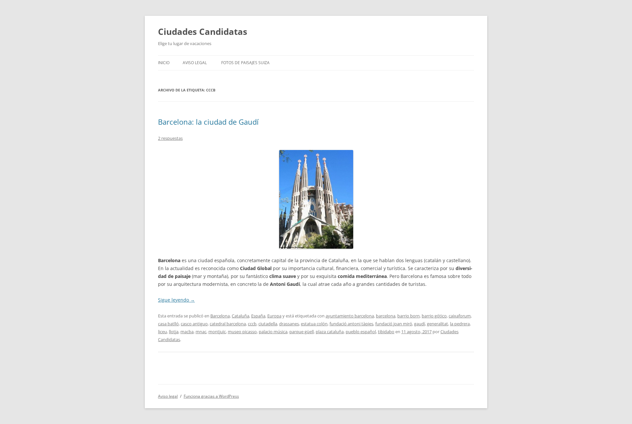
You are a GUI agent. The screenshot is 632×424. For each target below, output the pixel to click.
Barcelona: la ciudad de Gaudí (208, 122)
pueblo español (361, 332)
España (258, 316)
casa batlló (168, 324)
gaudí (419, 324)
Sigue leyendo (176, 300)
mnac (201, 332)
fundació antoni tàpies (351, 324)
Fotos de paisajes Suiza (245, 62)
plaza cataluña (330, 332)
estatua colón (314, 324)
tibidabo (386, 332)
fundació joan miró (393, 324)
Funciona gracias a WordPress (211, 396)
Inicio (164, 62)
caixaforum (460, 316)
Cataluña (240, 316)
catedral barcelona (228, 324)
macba (187, 332)
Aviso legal (195, 62)
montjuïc (217, 332)
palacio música (273, 332)
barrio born (408, 316)
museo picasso (242, 332)
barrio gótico (434, 316)
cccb (252, 324)
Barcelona (220, 316)
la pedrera (460, 324)
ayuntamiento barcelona (350, 316)
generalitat (437, 324)
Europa (274, 316)
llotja (173, 332)
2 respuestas (170, 138)
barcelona (385, 316)
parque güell (301, 332)
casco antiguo (194, 324)
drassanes (289, 324)
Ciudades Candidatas (202, 31)
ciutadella (267, 324)
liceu (162, 332)
